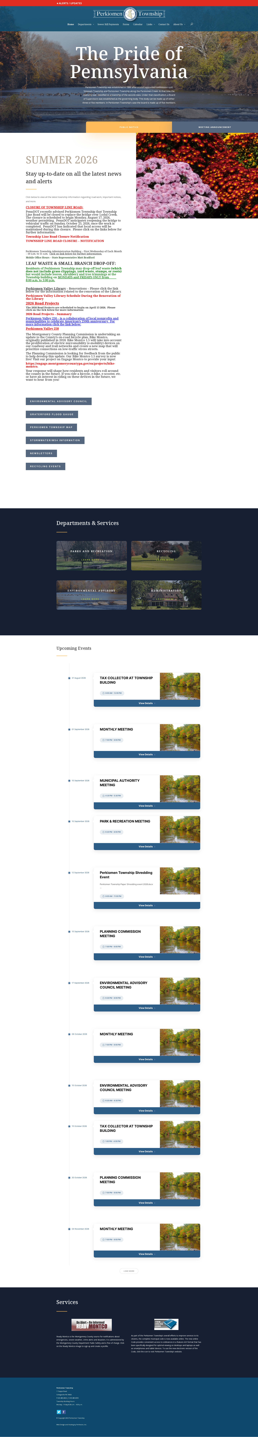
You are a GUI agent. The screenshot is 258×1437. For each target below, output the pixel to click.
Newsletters (41, 453)
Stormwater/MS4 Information (55, 440)
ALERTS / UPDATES (70, 3)
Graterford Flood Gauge (52, 414)
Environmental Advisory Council (58, 401)
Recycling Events (45, 466)
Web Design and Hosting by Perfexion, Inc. (71, 1425)
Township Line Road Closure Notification (57, 236)
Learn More (90, 560)
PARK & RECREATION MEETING (125, 821)
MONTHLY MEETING (116, 729)
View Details (146, 703)
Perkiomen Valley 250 (42, 328)
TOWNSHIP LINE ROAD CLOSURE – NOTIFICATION (65, 241)
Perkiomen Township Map (51, 427)
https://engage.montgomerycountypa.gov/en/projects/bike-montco (70, 364)
